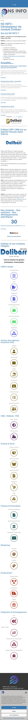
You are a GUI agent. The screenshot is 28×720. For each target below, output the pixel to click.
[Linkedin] (15, 5)
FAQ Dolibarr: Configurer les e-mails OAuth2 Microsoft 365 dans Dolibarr (13, 66)
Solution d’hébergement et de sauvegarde (14, 56)
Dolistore (19, 199)
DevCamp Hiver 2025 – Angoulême (11, 81)
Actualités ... (7, 62)
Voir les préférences (14, 715)
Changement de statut (7, 106)
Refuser (14, 711)
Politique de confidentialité (8, 718)
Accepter (14, 707)
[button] (26, 692)
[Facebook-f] (13, 5)
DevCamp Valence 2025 (8, 94)
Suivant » (20, 116)
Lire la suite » (3, 77)
